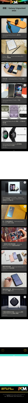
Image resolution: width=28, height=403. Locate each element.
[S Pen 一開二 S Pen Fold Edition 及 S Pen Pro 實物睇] (14, 46)
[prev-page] (2, 350)
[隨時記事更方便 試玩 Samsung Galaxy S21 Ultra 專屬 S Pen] (14, 280)
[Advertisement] (14, 165)
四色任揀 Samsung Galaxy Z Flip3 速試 (13, 79)
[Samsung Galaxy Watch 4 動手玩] (14, 25)
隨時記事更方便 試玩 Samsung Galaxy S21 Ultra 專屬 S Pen (13, 290)
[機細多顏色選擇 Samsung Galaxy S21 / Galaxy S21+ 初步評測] (14, 257)
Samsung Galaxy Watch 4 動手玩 (12, 35)
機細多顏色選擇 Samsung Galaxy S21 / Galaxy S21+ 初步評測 (14, 267)
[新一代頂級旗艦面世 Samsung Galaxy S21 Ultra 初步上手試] (14, 212)
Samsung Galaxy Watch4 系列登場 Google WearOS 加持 (13, 144)
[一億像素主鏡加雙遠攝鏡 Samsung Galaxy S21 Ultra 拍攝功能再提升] (14, 234)
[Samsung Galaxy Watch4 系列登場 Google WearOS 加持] (14, 134)
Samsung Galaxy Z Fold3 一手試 (11, 100)
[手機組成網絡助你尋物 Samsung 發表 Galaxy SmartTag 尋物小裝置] (14, 302)
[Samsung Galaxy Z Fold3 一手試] (14, 90)
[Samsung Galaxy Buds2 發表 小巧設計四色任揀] (14, 112)
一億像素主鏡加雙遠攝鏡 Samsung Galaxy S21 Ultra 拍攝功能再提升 (12, 244)
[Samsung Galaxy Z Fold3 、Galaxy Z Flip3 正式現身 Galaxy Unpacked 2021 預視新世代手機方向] (14, 188)
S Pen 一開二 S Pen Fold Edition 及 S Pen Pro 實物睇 (13, 57)
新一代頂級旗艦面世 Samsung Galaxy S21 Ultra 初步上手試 (13, 222)
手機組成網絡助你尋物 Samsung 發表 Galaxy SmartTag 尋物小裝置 (13, 312)
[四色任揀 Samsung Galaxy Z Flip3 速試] (14, 69)
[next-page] (25, 350)
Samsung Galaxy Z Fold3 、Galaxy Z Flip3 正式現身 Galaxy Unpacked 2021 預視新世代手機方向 (13, 199)
